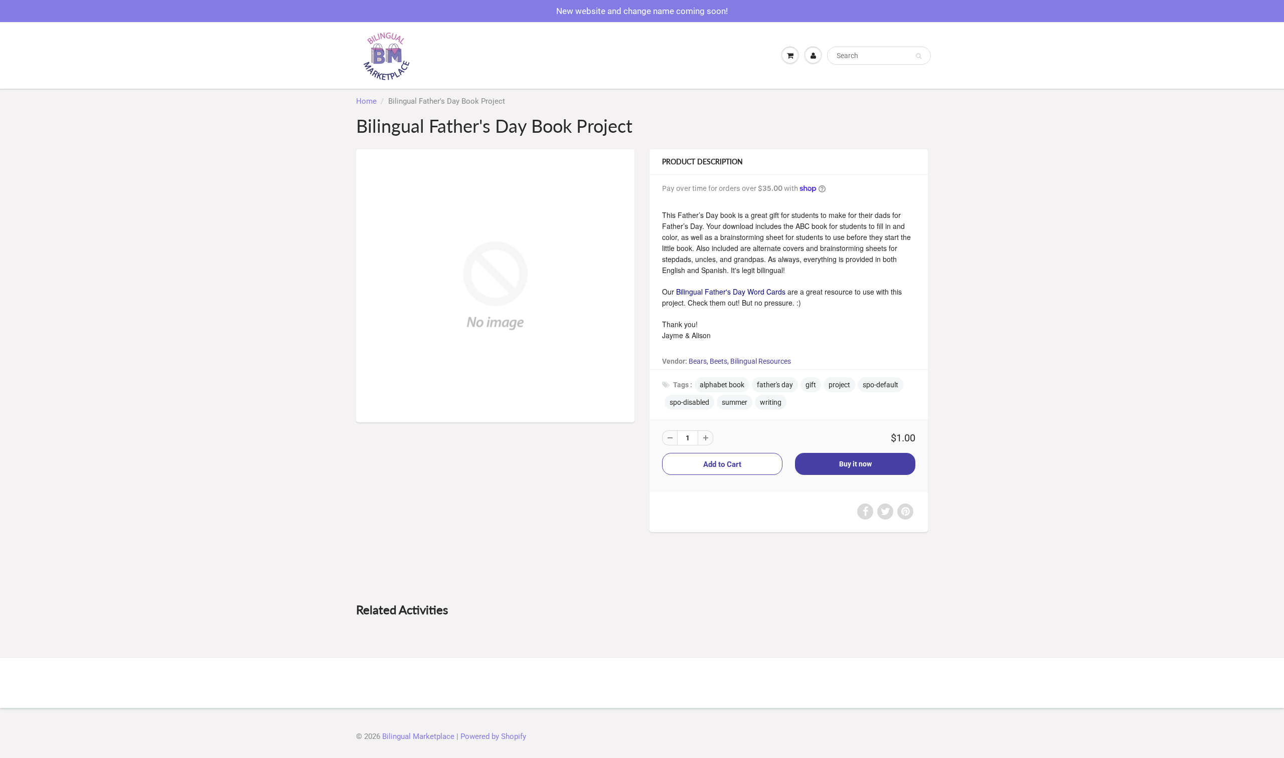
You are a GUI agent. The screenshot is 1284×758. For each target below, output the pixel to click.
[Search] (918, 56)
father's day (775, 385)
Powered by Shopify (493, 736)
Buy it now (855, 464)
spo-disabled (689, 402)
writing (770, 402)
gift (811, 385)
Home (366, 101)
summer (734, 402)
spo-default (880, 385)
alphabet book (722, 385)
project (839, 385)
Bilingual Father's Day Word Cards (730, 292)
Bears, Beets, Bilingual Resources (740, 361)
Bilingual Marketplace (418, 736)
